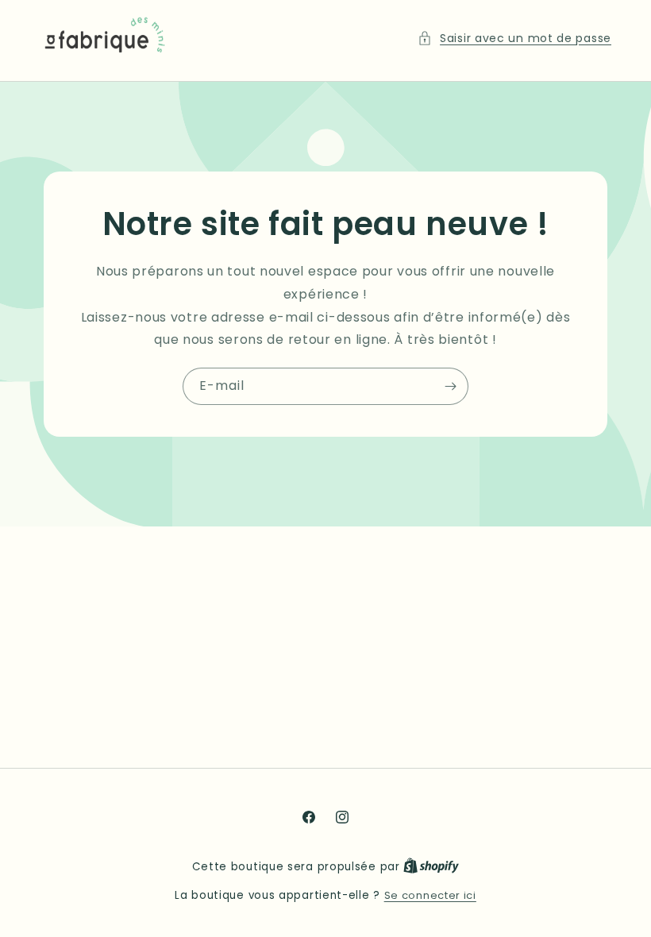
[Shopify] (431, 866)
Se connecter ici (430, 895)
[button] (514, 38)
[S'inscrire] (450, 386)
